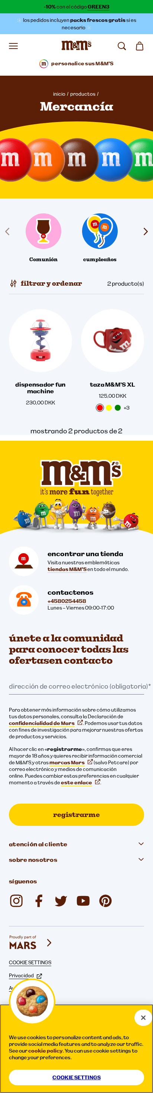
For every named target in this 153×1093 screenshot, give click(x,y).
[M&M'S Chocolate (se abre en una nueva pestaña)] (105, 900)
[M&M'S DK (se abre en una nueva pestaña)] (38, 900)
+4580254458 (67, 601)
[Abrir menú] (13, 46)
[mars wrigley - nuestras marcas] (31, 942)
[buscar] (121, 46)
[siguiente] (144, 231)
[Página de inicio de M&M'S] (76, 46)
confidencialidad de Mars (42, 723)
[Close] (143, 1018)
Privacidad (21, 975)
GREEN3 (99, 7)
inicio (59, 94)
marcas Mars (67, 762)
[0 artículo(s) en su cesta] (139, 46)
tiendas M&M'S (67, 569)
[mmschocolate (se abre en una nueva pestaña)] (16, 900)
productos (82, 94)
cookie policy (45, 1051)
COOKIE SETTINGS (30, 962)
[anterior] (9, 231)
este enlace (76, 782)
